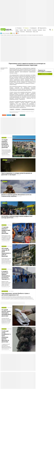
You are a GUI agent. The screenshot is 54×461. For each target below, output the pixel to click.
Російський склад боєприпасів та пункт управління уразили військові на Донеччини (6, 336)
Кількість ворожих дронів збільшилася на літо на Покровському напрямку (16, 195)
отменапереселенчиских (28, 109)
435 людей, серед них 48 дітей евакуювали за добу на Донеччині (6, 252)
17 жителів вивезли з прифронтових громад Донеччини (6, 230)
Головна (19, 28)
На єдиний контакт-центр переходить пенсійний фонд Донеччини (6, 313)
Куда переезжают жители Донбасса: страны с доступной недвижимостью (16, 294)
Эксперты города (29, 31)
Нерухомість (42, 28)
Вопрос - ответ (35, 31)
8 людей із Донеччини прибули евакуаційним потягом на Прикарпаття (6, 275)
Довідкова (17, 31)
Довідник (34, 28)
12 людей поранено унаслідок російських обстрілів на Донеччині (5, 143)
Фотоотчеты (22, 31)
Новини (26, 28)
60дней (12, 109)
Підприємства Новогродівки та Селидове (44, 71)
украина (18, 109)
